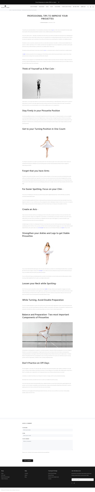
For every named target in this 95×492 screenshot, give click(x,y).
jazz (53, 30)
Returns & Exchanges (5, 477)
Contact (26, 473)
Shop (2, 473)
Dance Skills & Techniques (16, 10)
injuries (63, 228)
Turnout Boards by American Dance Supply (59, 163)
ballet (24, 54)
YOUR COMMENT (25, 439)
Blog (26, 477)
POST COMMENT (27, 460)
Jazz (45, 50)
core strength (40, 228)
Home (10, 10)
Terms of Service (4, 479)
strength (40, 270)
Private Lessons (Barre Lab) (53, 477)
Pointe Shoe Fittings (52, 473)
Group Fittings (51, 475)
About (26, 475)
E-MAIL (23, 433)
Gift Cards (3, 475)
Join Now (90, 479)
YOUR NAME (24, 427)
